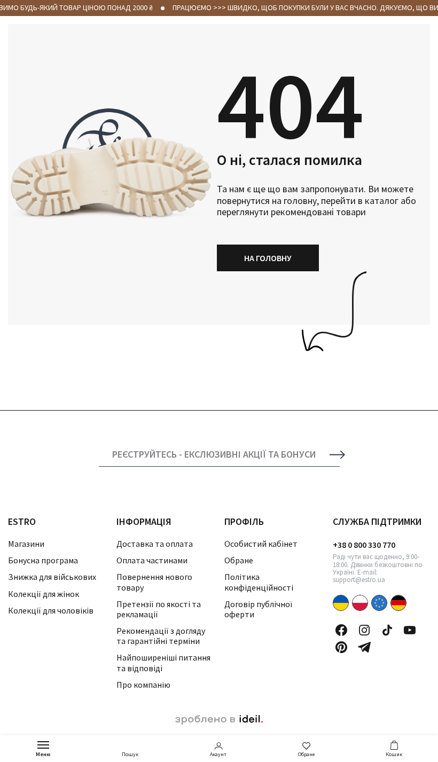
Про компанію (143, 684)
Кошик (394, 754)
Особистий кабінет (261, 543)
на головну (268, 258)
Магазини (26, 543)
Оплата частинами (151, 560)
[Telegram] (364, 647)
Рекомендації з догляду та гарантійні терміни (160, 635)
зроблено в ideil (219, 720)
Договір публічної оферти (258, 609)
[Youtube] (409, 630)
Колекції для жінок (43, 593)
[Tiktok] (387, 630)
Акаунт (218, 754)
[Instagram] (364, 630)
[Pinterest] (341, 647)
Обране (306, 754)
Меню (43, 754)
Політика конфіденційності (258, 581)
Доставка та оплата (154, 543)
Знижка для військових (52, 576)
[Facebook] (341, 630)
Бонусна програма (43, 560)
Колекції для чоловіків (50, 610)
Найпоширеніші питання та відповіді (163, 662)
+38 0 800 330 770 (364, 544)
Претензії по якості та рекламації (158, 609)
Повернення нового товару (154, 581)
